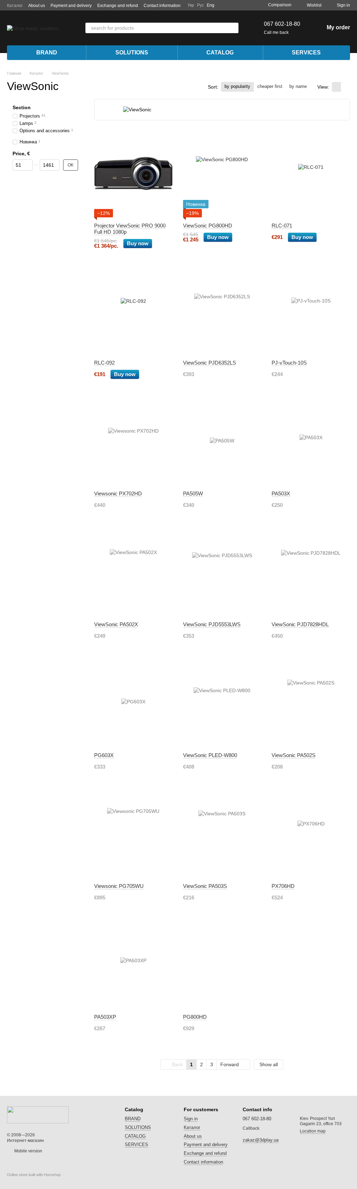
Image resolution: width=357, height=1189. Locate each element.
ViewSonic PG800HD (207, 226)
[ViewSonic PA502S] (311, 703)
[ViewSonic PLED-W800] (222, 703)
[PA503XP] (133, 965)
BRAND (46, 52)
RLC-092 (104, 363)
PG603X (104, 755)
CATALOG (220, 52)
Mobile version (27, 1151)
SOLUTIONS (131, 52)
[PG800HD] (222, 965)
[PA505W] (222, 441)
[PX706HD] (311, 834)
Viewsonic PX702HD (118, 493)
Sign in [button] (191, 1118)
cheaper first (269, 86)
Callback (251, 1128)
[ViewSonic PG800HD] (222, 173)
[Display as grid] (336, 86)
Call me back (276, 32)
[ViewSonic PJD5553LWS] (222, 572)
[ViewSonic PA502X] (133, 572)
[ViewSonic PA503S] (222, 834)
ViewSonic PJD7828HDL (300, 624)
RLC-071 (282, 226)
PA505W (193, 493)
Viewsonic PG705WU (119, 886)
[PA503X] (311, 441)
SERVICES (306, 52)
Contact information (162, 5)
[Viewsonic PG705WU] (133, 834)
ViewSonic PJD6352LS (209, 363)
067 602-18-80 (282, 24)
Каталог (15, 5)
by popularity (237, 86)
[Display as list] (345, 86)
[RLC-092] (133, 310)
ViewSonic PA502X (116, 624)
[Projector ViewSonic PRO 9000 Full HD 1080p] (133, 173)
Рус (200, 5)
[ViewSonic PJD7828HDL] (311, 572)
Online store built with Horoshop (34, 1175)
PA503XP (105, 1017)
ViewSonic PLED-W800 (210, 755)
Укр (191, 5)
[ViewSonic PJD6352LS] (222, 310)
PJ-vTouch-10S (289, 363)
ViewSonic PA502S (294, 755)
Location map (313, 1131)
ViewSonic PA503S (205, 886)
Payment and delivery (71, 5)
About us (36, 5)
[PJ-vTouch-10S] (311, 310)
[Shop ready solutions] (38, 1114)
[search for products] (233, 27)
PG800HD (195, 1017)
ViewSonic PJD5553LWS (212, 624)
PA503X (281, 493)
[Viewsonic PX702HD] (133, 441)
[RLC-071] (311, 173)
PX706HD (283, 886)
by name (298, 86)
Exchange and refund (117, 5)
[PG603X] (133, 703)
